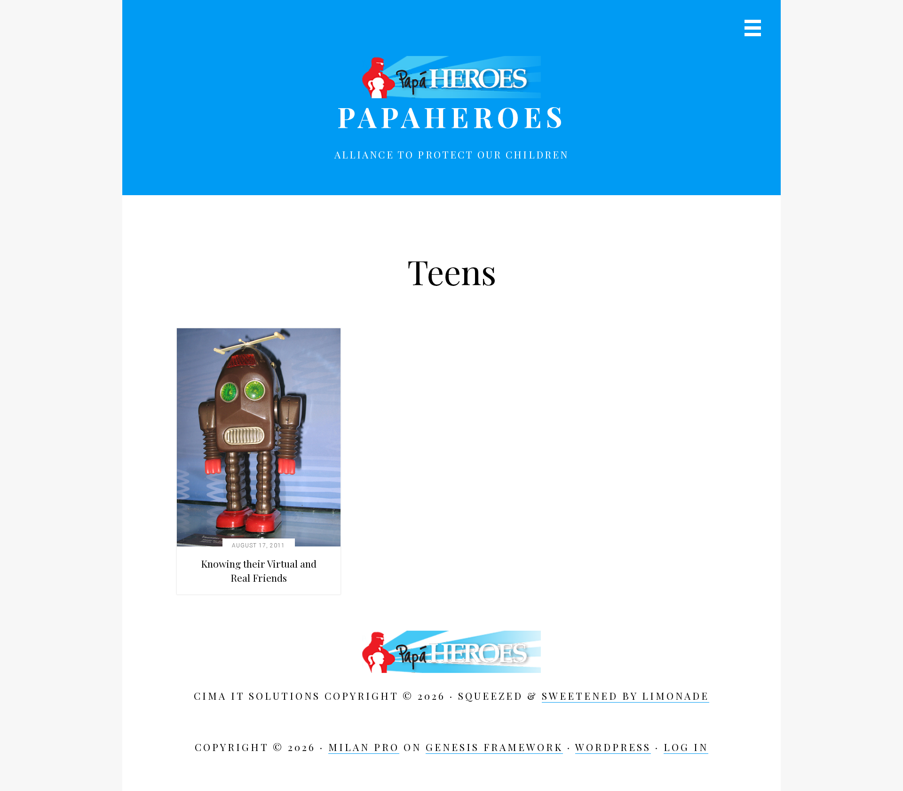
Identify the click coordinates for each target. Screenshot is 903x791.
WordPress (613, 746)
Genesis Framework (494, 746)
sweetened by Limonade (625, 695)
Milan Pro (363, 746)
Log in (686, 746)
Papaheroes (451, 116)
